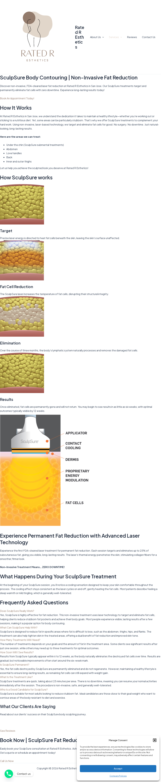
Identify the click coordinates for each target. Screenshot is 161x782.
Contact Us (148, 37)
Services (114, 37)
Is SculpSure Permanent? (14, 664)
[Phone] (9, 774)
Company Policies (118, 776)
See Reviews (7, 730)
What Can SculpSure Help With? (18, 627)
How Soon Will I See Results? (17, 652)
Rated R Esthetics (79, 37)
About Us (95, 37)
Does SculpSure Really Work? (17, 611)
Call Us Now (7, 761)
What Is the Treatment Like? (16, 677)
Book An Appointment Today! (17, 98)
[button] (154, 740)
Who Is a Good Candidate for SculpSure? (24, 689)
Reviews (132, 37)
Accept (118, 768)
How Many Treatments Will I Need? (20, 639)
